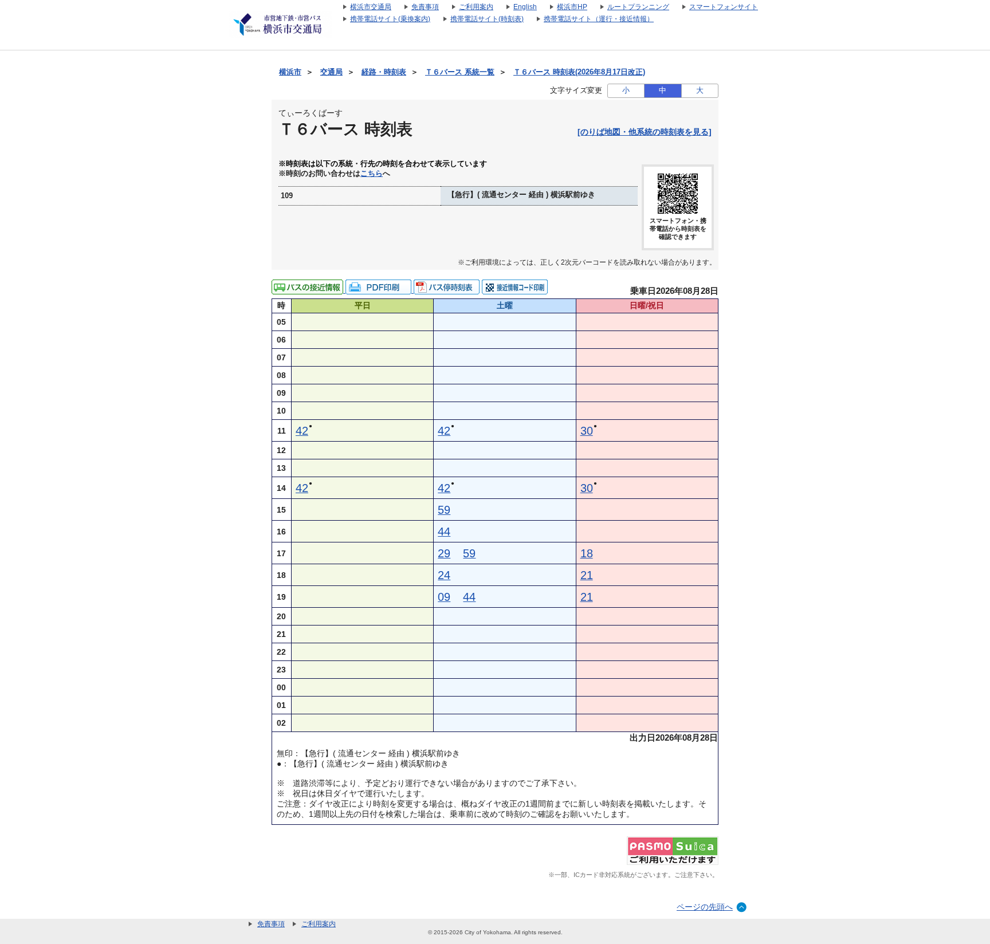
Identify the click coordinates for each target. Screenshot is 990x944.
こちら (371, 174)
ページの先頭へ (705, 906)
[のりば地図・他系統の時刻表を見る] (645, 131)
